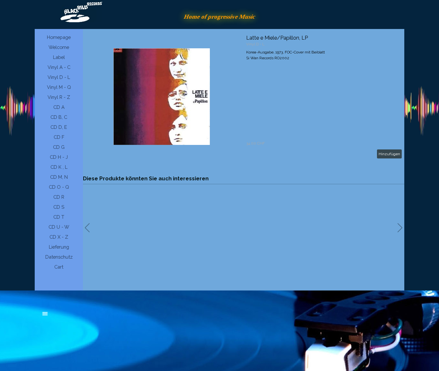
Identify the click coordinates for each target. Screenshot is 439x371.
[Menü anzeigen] (45, 314)
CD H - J (59, 157)
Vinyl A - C (59, 67)
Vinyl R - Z (59, 97)
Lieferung (59, 247)
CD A (59, 107)
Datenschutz (59, 257)
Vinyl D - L (59, 77)
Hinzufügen (389, 154)
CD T (58, 217)
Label (59, 57)
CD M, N (59, 177)
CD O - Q (59, 187)
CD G (59, 147)
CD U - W (59, 227)
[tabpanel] (91, 317)
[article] (243, 96)
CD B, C (58, 117)
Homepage (59, 37)
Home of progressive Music (219, 16)
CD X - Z (58, 237)
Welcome (59, 47)
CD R (58, 197)
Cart (58, 267)
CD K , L (58, 167)
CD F (59, 137)
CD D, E (58, 127)
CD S (58, 207)
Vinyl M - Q (59, 87)
